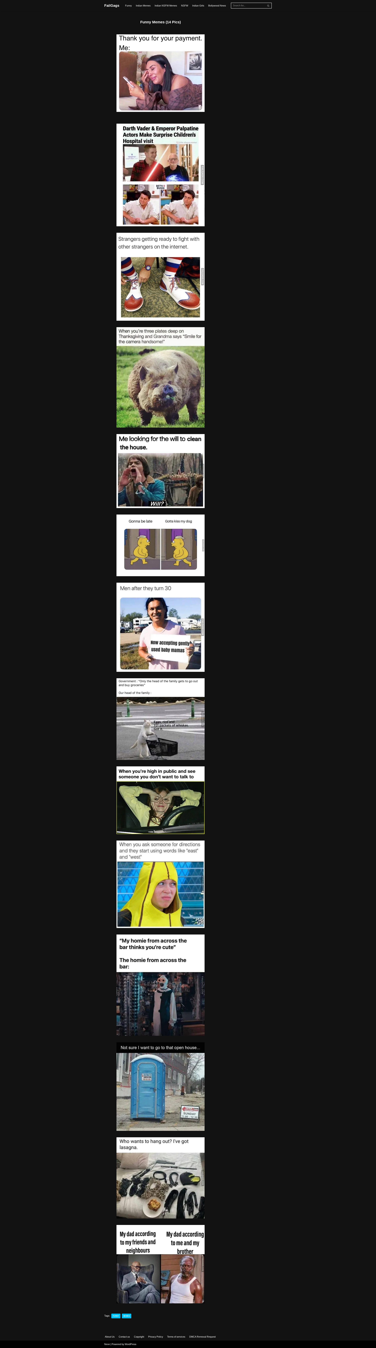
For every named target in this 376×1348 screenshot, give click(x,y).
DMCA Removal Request (202, 1337)
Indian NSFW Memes (166, 5)
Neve (107, 1344)
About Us (110, 1337)
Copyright (139, 1337)
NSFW (184, 5)
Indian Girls (198, 5)
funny (116, 1316)
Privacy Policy (155, 1337)
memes (126, 1316)
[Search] (268, 6)
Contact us (124, 1337)
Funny (128, 5)
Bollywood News (217, 5)
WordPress (130, 1344)
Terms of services (176, 1337)
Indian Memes (143, 5)
